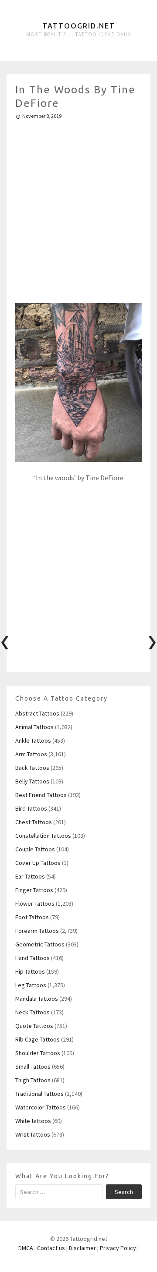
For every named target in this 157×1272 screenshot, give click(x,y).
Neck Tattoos (32, 1012)
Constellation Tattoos (43, 836)
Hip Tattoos (30, 971)
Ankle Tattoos (33, 740)
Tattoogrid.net (78, 26)
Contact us (51, 1248)
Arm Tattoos (31, 754)
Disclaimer (82, 1248)
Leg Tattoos (30, 985)
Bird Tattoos (31, 808)
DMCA (25, 1248)
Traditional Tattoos (39, 1094)
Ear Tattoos (30, 876)
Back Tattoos (32, 768)
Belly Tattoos (32, 781)
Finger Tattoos (34, 890)
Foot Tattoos (32, 917)
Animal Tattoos (34, 727)
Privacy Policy (118, 1248)
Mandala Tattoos (36, 999)
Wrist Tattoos (32, 1134)
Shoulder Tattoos (37, 1053)
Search (124, 1192)
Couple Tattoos (35, 849)
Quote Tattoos (34, 1026)
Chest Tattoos (33, 822)
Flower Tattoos (35, 903)
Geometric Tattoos (40, 944)
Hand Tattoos (32, 958)
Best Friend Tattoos (41, 795)
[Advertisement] (78, 208)
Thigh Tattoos (33, 1080)
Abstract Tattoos (37, 713)
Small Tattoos (33, 1066)
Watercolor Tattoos (40, 1107)
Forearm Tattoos (37, 931)
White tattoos (33, 1121)
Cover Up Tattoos (38, 863)
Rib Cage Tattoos (37, 1039)
